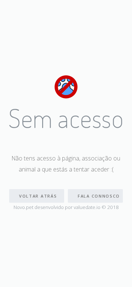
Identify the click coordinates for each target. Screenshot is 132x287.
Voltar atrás (38, 196)
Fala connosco (99, 196)
